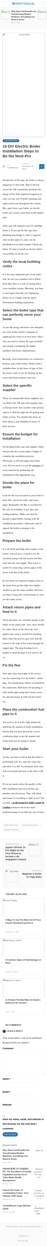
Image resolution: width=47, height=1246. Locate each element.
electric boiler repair (11, 825)
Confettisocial (12, 168)
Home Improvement (11, 140)
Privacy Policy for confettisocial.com (23, 1227)
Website (7, 1104)
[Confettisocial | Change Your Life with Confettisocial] (23, 3)
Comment (8, 1048)
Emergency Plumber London (14, 830)
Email (6, 1092)
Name (7, 1079)
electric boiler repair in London (32, 825)
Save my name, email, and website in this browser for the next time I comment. (23, 1124)
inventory (37, 465)
